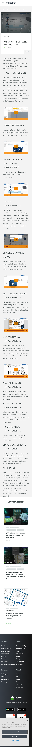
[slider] (16, 119)
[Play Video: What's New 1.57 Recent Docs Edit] (16, 188)
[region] (14, 732)
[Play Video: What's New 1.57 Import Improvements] (16, 239)
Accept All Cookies (14, 732)
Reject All (14, 736)
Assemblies (9, 39)
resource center (6, 9)
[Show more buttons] (26, 119)
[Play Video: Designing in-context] (16, 112)
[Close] (27, 720)
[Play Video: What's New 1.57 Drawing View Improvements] (16, 369)
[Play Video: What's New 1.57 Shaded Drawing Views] (16, 280)
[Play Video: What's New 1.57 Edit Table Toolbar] (16, 323)
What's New (21, 39)
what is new (13, 9)
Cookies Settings (14, 740)
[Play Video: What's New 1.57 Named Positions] (16, 146)
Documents (15, 39)
